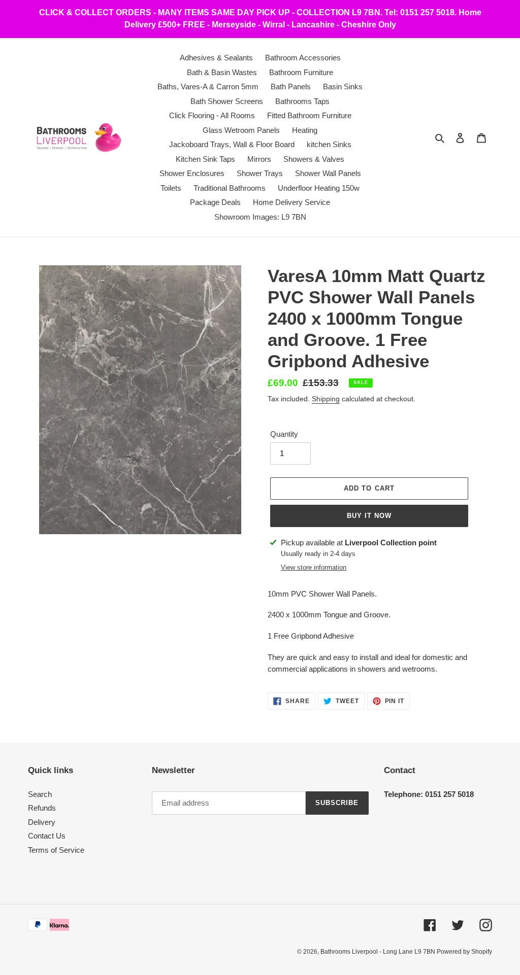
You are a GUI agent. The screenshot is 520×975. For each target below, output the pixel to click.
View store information (313, 567)
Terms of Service (56, 850)
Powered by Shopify (464, 951)
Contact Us (47, 835)
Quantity (284, 434)
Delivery (41, 822)
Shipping (326, 399)
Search (40, 794)
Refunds (42, 808)
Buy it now (369, 515)
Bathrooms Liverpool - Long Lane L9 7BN (378, 951)
